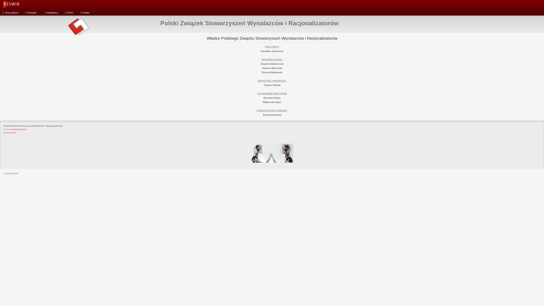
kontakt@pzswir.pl (18, 129)
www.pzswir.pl (10, 132)
